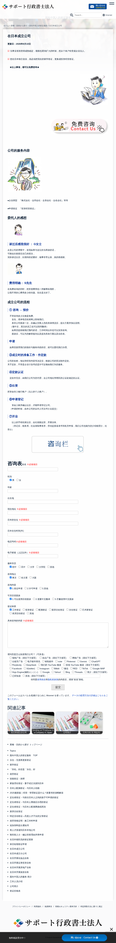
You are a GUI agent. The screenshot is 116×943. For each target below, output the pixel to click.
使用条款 (41, 679)
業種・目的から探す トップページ (26, 744)
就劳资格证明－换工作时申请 (23, 821)
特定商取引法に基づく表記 (91, 906)
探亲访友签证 (16, 811)
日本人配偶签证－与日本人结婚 (24, 788)
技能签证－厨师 (17, 778)
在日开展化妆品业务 (19, 858)
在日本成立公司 (17, 849)
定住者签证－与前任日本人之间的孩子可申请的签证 (34, 797)
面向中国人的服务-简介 (21, 877)
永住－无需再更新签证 (20, 760)
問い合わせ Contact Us (83, 937)
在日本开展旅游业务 (19, 872)
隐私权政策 (53, 679)
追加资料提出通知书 (19, 825)
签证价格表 (15, 891)
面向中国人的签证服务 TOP (23, 755)
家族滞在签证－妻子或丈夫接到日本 (27, 783)
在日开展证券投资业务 (20, 863)
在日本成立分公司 (18, 853)
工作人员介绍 (16, 881)
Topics (13, 751)
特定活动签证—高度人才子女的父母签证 (29, 816)
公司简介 (14, 886)
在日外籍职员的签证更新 (21, 839)
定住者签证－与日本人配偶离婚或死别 (28, 807)
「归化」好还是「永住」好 (22, 769)
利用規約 (37, 906)
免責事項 (48, 906)
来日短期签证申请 (18, 844)
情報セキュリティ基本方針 (66, 906)
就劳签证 (14, 774)
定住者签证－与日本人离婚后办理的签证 (29, 802)
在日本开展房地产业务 (20, 867)
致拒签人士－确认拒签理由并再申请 (27, 834)
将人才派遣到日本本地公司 (22, 830)
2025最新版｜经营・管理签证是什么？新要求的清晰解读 (36, 793)
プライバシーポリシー (21, 906)
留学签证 (14, 764)
